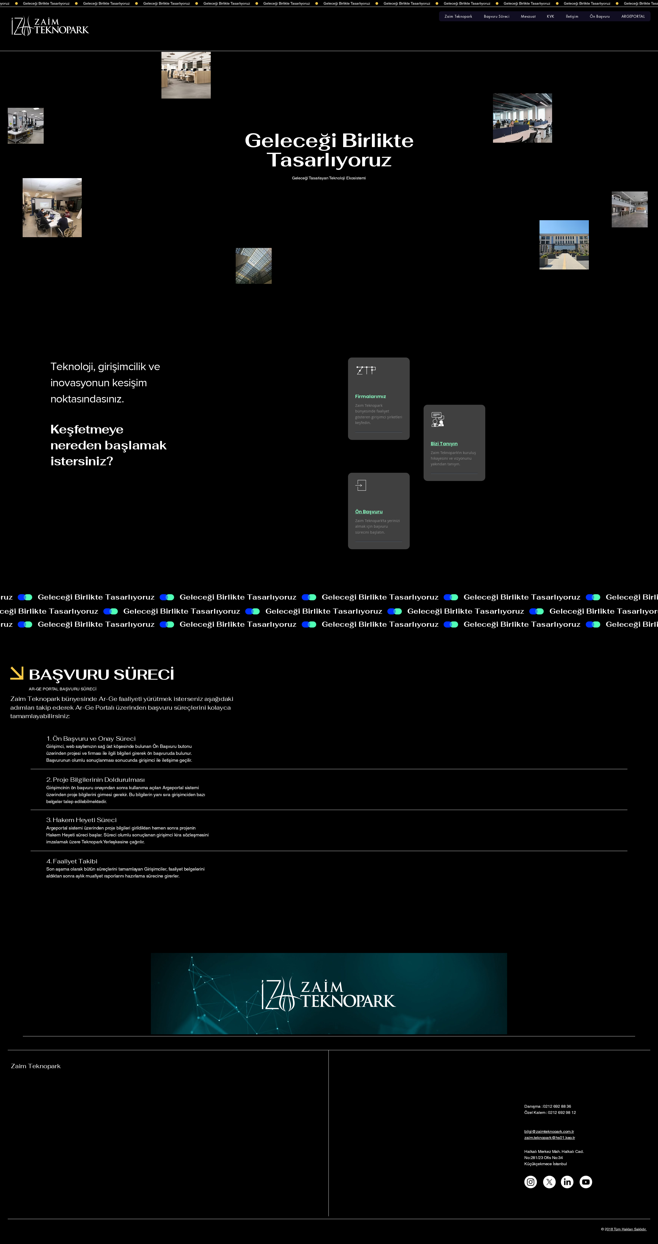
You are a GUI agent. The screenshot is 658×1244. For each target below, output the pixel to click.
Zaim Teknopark (36, 1066)
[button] (458, 16)
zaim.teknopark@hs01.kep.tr (549, 1137)
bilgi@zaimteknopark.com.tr (549, 1131)
